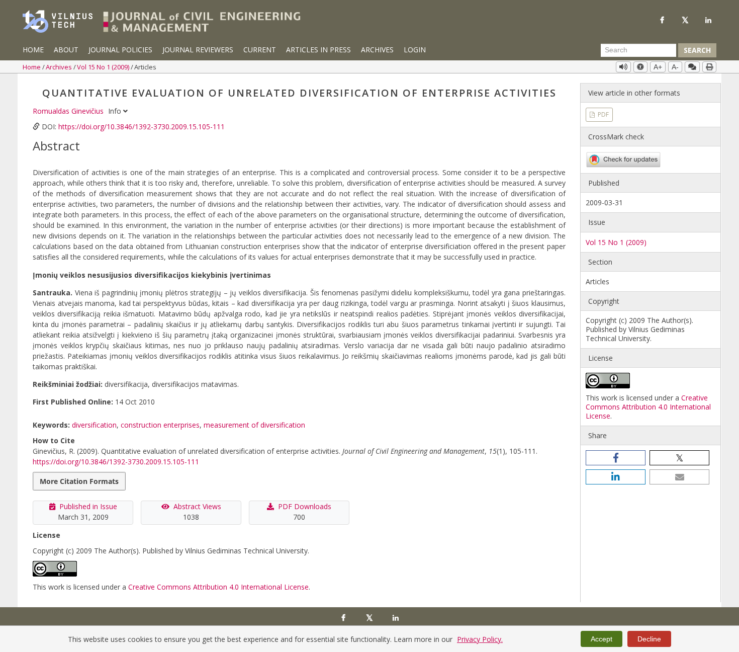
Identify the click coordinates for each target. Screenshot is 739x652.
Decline (649, 639)
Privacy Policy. (480, 639)
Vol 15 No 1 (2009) (104, 66)
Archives (377, 49)
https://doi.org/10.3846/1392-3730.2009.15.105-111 (141, 126)
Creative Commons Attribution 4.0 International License (218, 587)
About (66, 49)
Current (259, 49)
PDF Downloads (304, 506)
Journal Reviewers (197, 49)
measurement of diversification (254, 425)
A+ (658, 67)
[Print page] (709, 66)
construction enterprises (160, 425)
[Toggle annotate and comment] (692, 66)
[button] (615, 457)
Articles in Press (318, 49)
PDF (602, 114)
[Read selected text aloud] (623, 66)
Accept (601, 639)
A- (675, 67)
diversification (94, 425)
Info (115, 111)
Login (415, 49)
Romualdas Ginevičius (69, 111)
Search (697, 50)
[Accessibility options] (640, 66)
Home (33, 49)
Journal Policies (120, 49)
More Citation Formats (79, 481)
